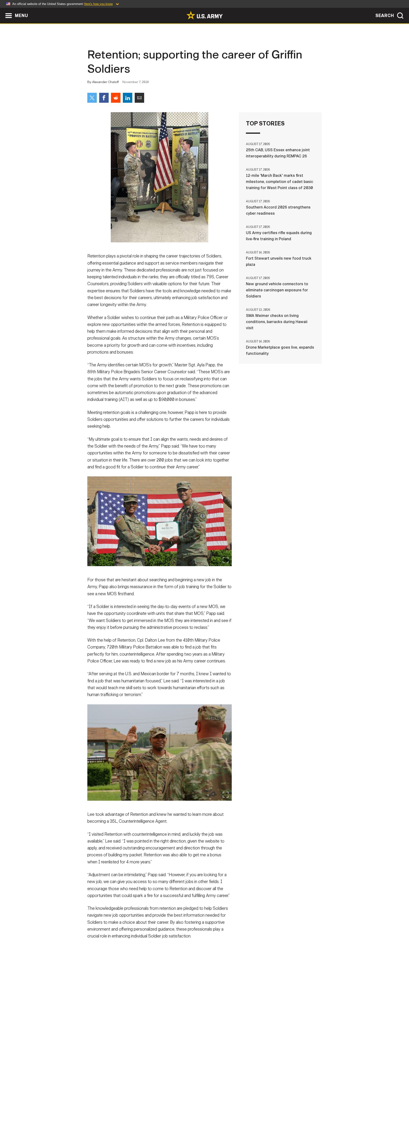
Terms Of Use (175, 1125)
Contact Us (123, 1125)
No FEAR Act (256, 1125)
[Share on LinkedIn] (127, 98)
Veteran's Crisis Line (293, 1125)
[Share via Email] (139, 98)
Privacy (149, 1125)
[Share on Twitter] (92, 98)
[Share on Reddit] (115, 98)
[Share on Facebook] (104, 98)
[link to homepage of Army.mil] (204, 15)
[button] (2, 10)
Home (101, 1125)
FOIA (233, 1125)
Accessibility (208, 1125)
